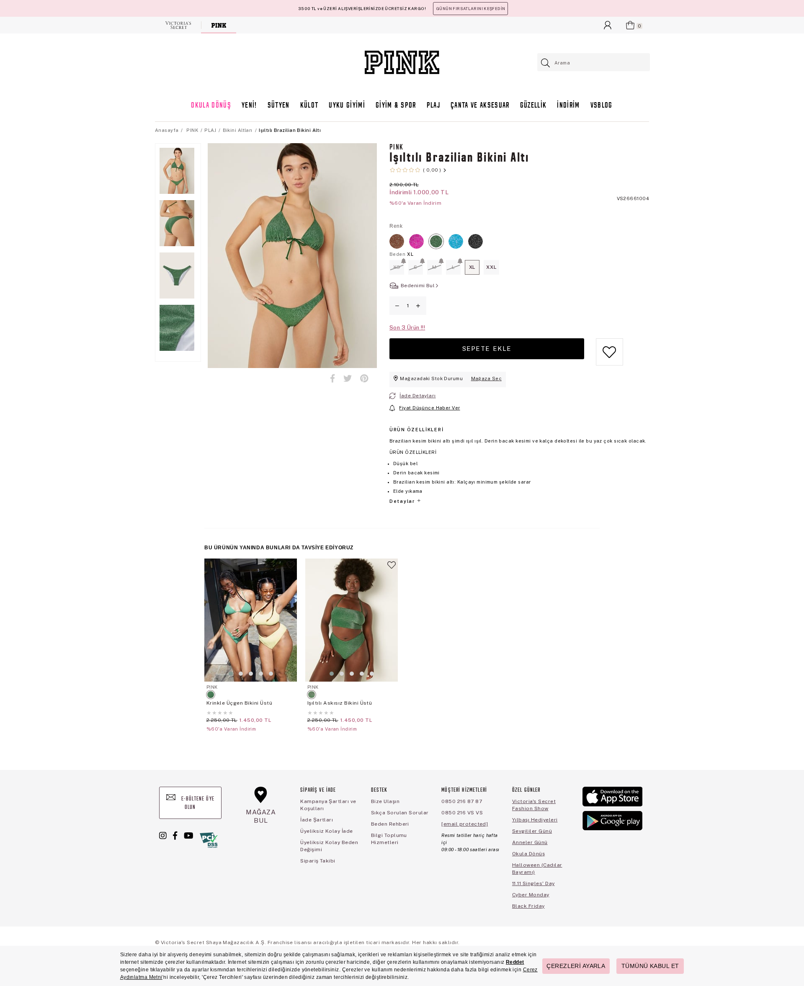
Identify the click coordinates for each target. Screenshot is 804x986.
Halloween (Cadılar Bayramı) (537, 868)
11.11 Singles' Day (533, 883)
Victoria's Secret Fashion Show (534, 804)
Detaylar (402, 501)
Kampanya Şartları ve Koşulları (328, 804)
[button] (231, 673)
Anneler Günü (530, 842)
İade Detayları (417, 396)
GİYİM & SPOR (396, 106)
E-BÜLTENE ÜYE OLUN (197, 803)
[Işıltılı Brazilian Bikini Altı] (396, 241)
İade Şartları (316, 820)
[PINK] (218, 25)
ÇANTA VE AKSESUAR (480, 106)
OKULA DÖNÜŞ (211, 106)
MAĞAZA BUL (261, 816)
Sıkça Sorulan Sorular (400, 813)
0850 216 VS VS (462, 813)
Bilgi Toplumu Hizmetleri (389, 838)
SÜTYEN (279, 106)
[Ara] (545, 63)
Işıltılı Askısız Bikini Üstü (339, 703)
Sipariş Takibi (317, 861)
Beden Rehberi (390, 824)
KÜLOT (309, 106)
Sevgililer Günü (532, 831)
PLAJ (433, 106)
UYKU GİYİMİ (347, 106)
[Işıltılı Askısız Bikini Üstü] (351, 620)
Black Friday (528, 906)
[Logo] (402, 62)
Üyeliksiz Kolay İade (326, 831)
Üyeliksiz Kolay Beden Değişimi (329, 845)
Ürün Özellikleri (416, 429)
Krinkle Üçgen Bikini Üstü (239, 703)
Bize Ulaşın (385, 801)
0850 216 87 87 (461, 801)
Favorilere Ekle (290, 569)
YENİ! (249, 106)
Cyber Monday (530, 895)
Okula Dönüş (528, 854)
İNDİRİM (568, 106)
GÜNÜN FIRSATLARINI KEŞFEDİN (470, 8)
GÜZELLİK (533, 106)
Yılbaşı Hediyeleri (535, 820)
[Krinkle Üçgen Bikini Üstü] (250, 620)
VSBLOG (601, 106)
